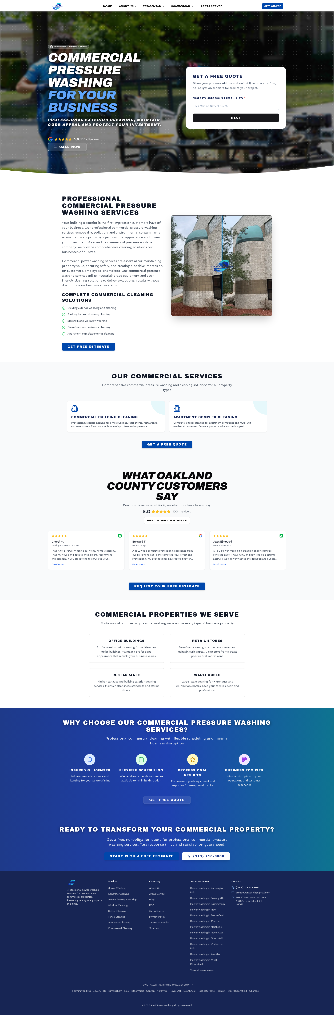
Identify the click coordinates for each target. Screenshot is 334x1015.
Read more (58, 564)
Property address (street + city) (219, 98)
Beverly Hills (99, 990)
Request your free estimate (167, 586)
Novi (126, 990)
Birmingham (115, 990)
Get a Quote (156, 911)
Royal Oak (175, 990)
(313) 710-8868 (208, 856)
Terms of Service (159, 922)
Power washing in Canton (205, 921)
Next (236, 117)
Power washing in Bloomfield (207, 915)
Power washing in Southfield (206, 938)
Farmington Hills (81, 990)
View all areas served (202, 970)
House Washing (117, 888)
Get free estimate (88, 346)
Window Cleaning (118, 905)
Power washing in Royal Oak (206, 932)
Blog (151, 899)
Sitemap (154, 928)
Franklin (221, 990)
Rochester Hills (206, 990)
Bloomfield (138, 990)
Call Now (70, 147)
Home (107, 6)
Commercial (181, 6)
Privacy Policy (157, 916)
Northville (162, 990)
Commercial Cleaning (120, 928)
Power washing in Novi (203, 909)
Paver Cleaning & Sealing (122, 899)
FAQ (151, 905)
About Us (126, 6)
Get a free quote (167, 444)
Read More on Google (167, 520)
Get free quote (167, 800)
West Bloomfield (237, 990)
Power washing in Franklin (205, 954)
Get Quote (272, 6)
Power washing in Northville (206, 926)
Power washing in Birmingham (207, 903)
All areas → (255, 990)
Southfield (190, 990)
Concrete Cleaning (118, 893)
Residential (152, 6)
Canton (150, 990)
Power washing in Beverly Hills (207, 898)
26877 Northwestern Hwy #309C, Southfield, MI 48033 (251, 901)
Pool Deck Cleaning (119, 922)
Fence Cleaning (116, 916)
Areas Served (211, 6)
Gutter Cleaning (117, 911)
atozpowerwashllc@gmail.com (253, 892)
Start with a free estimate (142, 856)
